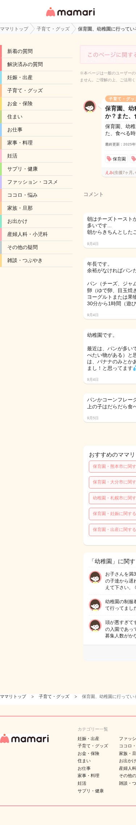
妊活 (12, 156)
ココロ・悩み (22, 195)
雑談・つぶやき (25, 260)
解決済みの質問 (25, 64)
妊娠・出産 (20, 77)
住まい (14, 116)
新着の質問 (20, 51)
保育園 (119, 159)
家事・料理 (20, 143)
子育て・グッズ (25, 90)
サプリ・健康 (22, 169)
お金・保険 (20, 103)
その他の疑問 (22, 247)
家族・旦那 (20, 208)
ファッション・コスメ (32, 182)
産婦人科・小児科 (27, 234)
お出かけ (17, 221)
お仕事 (14, 129)
